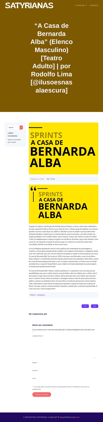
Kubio (78, 417)
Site (34, 378)
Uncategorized (41, 295)
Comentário (38, 336)
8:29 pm (42, 179)
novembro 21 (34, 179)
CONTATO (94, 5)
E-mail (35, 370)
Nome (35, 362)
